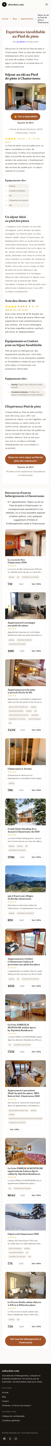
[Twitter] (10, 1438)
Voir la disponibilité (25, 116)
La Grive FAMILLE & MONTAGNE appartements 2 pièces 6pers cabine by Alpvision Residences (25, 1171)
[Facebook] (4, 1438)
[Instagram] (15, 1438)
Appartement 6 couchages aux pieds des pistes (21, 624)
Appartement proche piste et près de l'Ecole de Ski (21, 691)
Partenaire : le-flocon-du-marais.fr (16, 1405)
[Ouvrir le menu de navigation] (46, 4)
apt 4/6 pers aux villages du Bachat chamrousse (20, 897)
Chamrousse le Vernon (20, 768)
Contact (5, 1401)
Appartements (27, 19)
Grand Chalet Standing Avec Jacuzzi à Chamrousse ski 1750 (23, 830)
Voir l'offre (36, 584)
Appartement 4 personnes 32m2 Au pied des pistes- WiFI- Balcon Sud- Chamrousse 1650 (24, 1093)
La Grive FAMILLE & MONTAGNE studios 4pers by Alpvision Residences (22, 1027)
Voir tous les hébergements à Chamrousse (25, 1341)
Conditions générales (11, 1420)
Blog (15, 19)
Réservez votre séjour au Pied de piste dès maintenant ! (25, 459)
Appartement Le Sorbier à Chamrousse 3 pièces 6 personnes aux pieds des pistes (24, 962)
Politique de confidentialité (13, 1416)
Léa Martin (20, 42)
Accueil (5, 19)
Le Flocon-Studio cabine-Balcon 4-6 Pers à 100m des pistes (24, 1303)
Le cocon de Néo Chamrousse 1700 (17, 561)
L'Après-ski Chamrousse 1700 (23, 1234)
